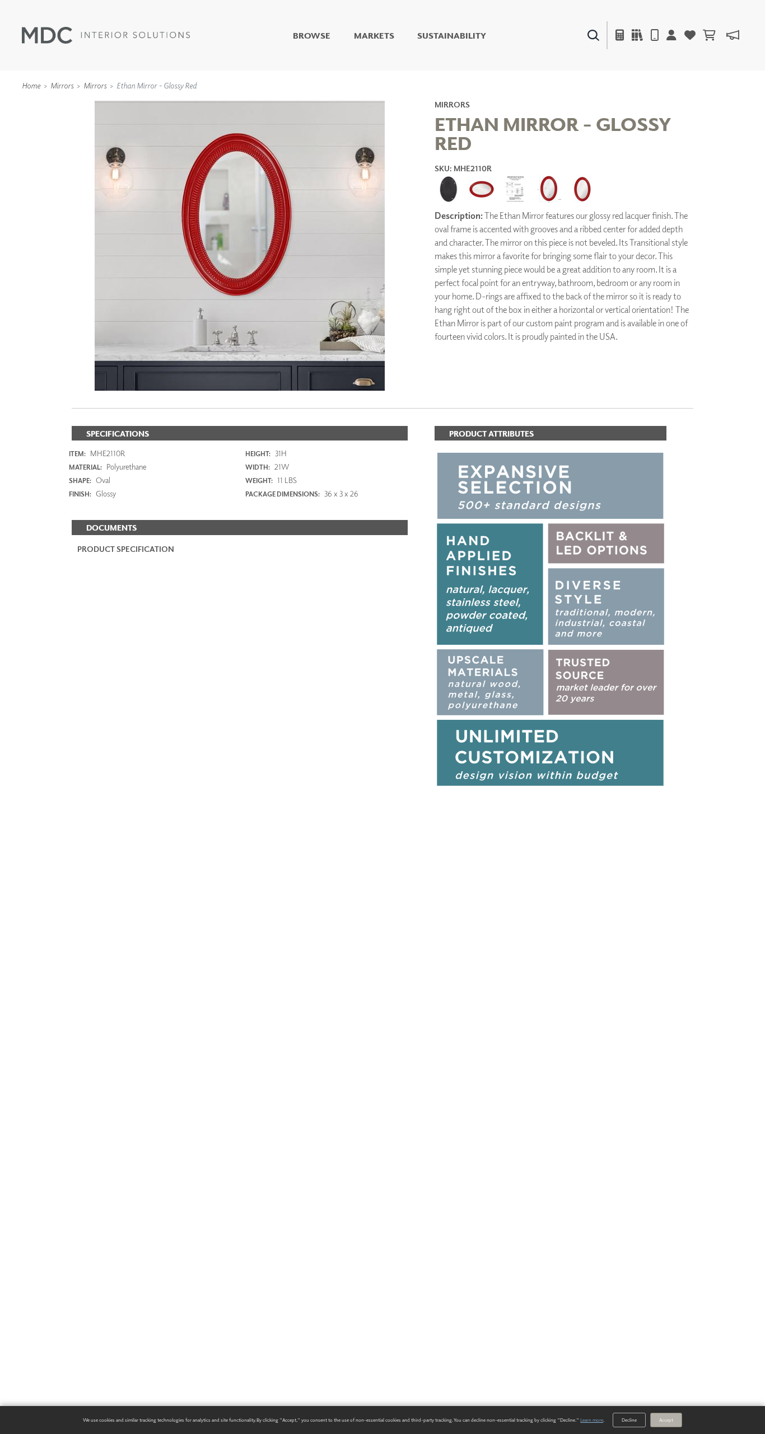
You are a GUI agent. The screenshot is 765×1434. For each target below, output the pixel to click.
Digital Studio (408, 65)
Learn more (591, 1420)
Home (31, 85)
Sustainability (451, 35)
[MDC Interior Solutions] (106, 35)
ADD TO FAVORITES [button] (498, 372)
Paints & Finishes (605, 65)
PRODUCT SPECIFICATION (125, 549)
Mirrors (61, 85)
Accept (666, 1420)
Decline (629, 1420)
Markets (374, 35)
